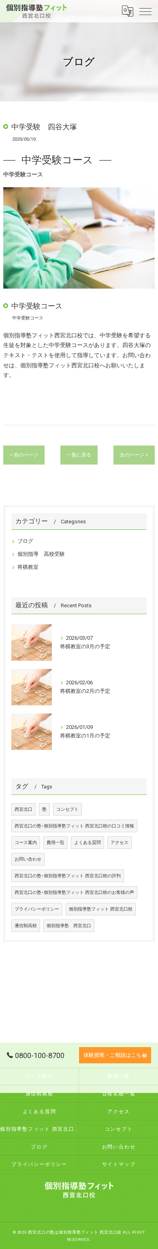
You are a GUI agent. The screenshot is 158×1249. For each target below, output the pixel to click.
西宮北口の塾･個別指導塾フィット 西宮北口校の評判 (68, 875)
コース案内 (26, 842)
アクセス (119, 842)
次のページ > (134, 455)
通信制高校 (26, 925)
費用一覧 (55, 842)
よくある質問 (87, 842)
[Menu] (145, 11)
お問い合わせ (28, 859)
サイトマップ (119, 1164)
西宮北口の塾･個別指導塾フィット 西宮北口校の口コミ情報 (74, 826)
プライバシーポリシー (37, 909)
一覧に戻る (79, 455)
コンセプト (67, 809)
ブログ (25, 541)
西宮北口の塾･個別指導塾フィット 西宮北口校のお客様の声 (74, 892)
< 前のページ (24, 455)
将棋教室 (27, 567)
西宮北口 (23, 809)
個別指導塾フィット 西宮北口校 (100, 909)
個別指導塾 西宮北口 (69, 925)
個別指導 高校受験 (41, 554)
